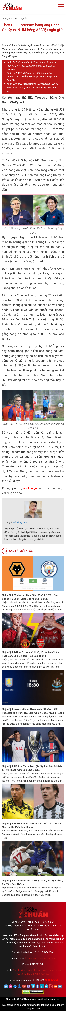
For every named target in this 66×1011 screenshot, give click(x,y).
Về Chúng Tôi (19, 922)
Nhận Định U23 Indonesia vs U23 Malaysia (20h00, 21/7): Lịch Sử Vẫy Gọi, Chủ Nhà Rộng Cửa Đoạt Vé (33, 87)
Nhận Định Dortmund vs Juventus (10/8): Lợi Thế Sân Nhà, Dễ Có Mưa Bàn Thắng (32, 825)
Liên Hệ (32, 926)
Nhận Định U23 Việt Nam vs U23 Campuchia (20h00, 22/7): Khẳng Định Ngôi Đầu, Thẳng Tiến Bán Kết (32, 76)
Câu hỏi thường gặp (15, 926)
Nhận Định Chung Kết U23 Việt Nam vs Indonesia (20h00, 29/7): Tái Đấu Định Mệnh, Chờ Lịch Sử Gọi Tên (32, 66)
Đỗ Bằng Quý (20, 522)
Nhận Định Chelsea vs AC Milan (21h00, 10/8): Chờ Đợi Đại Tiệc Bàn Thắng (33, 882)
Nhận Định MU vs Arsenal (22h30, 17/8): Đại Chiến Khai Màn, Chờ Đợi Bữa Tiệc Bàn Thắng (30, 654)
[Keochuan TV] (22, 7)
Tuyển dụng (33, 929)
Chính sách (34, 922)
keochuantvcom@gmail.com (40, 958)
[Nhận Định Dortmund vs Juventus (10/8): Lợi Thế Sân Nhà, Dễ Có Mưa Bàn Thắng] (33, 801)
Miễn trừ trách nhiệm (50, 926)
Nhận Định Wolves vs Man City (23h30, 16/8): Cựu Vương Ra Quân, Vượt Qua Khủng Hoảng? (30, 597)
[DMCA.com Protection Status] (33, 991)
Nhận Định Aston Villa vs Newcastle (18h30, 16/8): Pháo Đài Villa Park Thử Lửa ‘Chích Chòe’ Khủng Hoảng (33, 711)
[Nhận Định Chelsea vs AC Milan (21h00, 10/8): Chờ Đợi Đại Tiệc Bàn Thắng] (33, 858)
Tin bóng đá (21, 18)
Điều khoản (48, 922)
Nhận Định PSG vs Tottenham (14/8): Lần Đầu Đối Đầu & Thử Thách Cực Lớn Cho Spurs (32, 768)
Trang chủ (7, 18)
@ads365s (51, 979)
